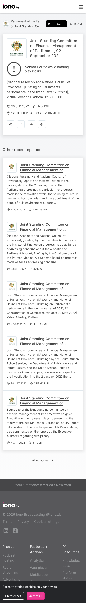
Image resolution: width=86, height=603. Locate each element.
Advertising (12, 579)
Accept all (35, 596)
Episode (59, 23)
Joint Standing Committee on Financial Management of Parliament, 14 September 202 (46, 229)
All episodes (40, 460)
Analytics (37, 560)
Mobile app (39, 575)
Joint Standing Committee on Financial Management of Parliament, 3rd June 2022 (44, 289)
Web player (39, 567)
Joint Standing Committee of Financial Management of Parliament (28, 26)
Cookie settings (46, 521)
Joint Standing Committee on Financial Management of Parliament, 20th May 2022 (44, 344)
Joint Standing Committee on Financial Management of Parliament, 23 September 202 (46, 170)
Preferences (13, 596)
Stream (76, 23)
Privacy (23, 521)
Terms (7, 521)
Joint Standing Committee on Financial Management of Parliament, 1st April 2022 (44, 403)
